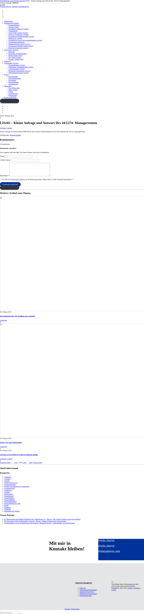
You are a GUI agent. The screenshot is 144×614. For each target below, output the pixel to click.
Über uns (83, 588)
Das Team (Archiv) (14, 57)
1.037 (16, 463)
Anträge (7, 481)
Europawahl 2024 (10, 97)
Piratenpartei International (88, 594)
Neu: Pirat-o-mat (14, 88)
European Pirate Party (87, 592)
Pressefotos (12, 80)
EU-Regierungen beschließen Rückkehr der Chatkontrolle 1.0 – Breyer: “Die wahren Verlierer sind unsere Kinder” (42, 519)
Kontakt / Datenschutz (15, 59)
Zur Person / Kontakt (11, 50)
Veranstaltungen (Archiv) (16, 65)
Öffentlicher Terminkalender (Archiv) (20, 67)
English (2, 5)
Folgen (10, 92)
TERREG (7, 509)
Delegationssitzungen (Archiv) (18, 73)
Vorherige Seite (5, 463)
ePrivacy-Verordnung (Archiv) (18, 35)
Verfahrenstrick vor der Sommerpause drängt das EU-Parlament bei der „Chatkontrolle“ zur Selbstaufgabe (39, 523)
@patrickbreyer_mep (109, 551)
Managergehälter (15, 135)
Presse (6, 75)
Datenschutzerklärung (18, 179)
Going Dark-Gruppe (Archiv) (18, 33)
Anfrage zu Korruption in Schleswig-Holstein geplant (19, 455)
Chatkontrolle (12, 31)
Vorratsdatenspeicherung (16, 42)
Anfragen (3, 128)
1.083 (31, 463)
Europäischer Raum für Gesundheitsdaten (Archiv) (25, 40)
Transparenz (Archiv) (11, 63)
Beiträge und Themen (11, 23)
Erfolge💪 (7, 61)
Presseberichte (13, 84)
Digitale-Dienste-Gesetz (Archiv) (19, 44)
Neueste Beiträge (14, 25)
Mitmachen (8, 86)
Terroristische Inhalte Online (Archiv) (20, 46)
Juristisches (8, 490)
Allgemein (3, 320)
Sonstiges (7, 507)
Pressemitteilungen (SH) (12, 503)
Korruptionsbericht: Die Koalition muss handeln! (17, 316)
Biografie (11, 52)
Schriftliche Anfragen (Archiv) (18, 29)
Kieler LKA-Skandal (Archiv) (18, 48)
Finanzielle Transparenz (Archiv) (19, 71)
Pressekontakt (13, 76)
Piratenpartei (12, 95)
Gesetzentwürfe (9, 488)
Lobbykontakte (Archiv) (16, 69)
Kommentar (4, 176)
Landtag (9, 128)
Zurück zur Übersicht (9, 101)
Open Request (13, 94)
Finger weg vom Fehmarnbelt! (11, 442)
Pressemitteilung (9, 500)
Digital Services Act (10, 483)
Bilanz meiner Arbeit (15, 55)
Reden (6, 505)
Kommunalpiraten (86, 595)
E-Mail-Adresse (5, 160)
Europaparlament (10, 484)
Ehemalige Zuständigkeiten (17, 54)
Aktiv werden (13, 90)
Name (2, 156)
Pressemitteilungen (14, 78)
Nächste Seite (37, 463)
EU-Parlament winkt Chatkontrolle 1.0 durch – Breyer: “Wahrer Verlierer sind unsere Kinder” (35, 521)
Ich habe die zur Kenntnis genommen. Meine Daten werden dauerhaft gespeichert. (37, 179)
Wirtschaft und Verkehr (12, 511)
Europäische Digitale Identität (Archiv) (21, 36)
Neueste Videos (13, 27)
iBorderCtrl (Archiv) (15, 38)
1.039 (24, 463)
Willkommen (8, 21)
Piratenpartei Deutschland (88, 590)
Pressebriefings (13, 82)
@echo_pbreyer (106, 540)
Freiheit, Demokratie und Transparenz (16, 486)
